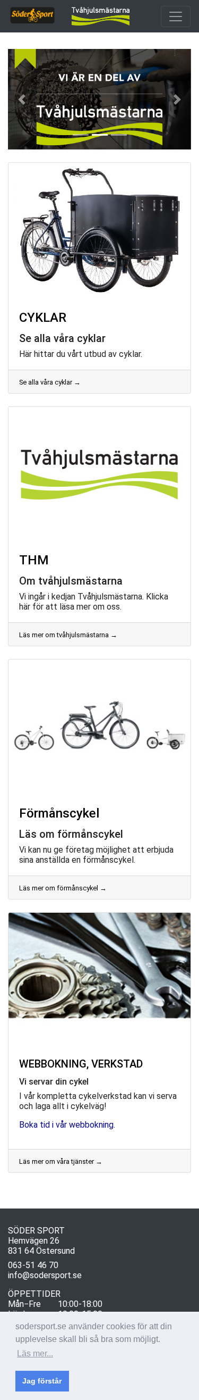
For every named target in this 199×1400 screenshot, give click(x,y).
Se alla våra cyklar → (50, 382)
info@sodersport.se (45, 1275)
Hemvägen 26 (33, 1241)
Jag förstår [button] (42, 1381)
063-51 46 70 (33, 1265)
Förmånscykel (59, 813)
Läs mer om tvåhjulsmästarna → (68, 635)
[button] (22, 99)
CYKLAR (42, 317)
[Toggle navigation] (176, 16)
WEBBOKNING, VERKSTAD (81, 1063)
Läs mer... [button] (35, 1353)
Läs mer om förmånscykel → (63, 888)
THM (34, 560)
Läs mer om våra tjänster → (60, 1161)
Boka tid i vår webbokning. (67, 1125)
